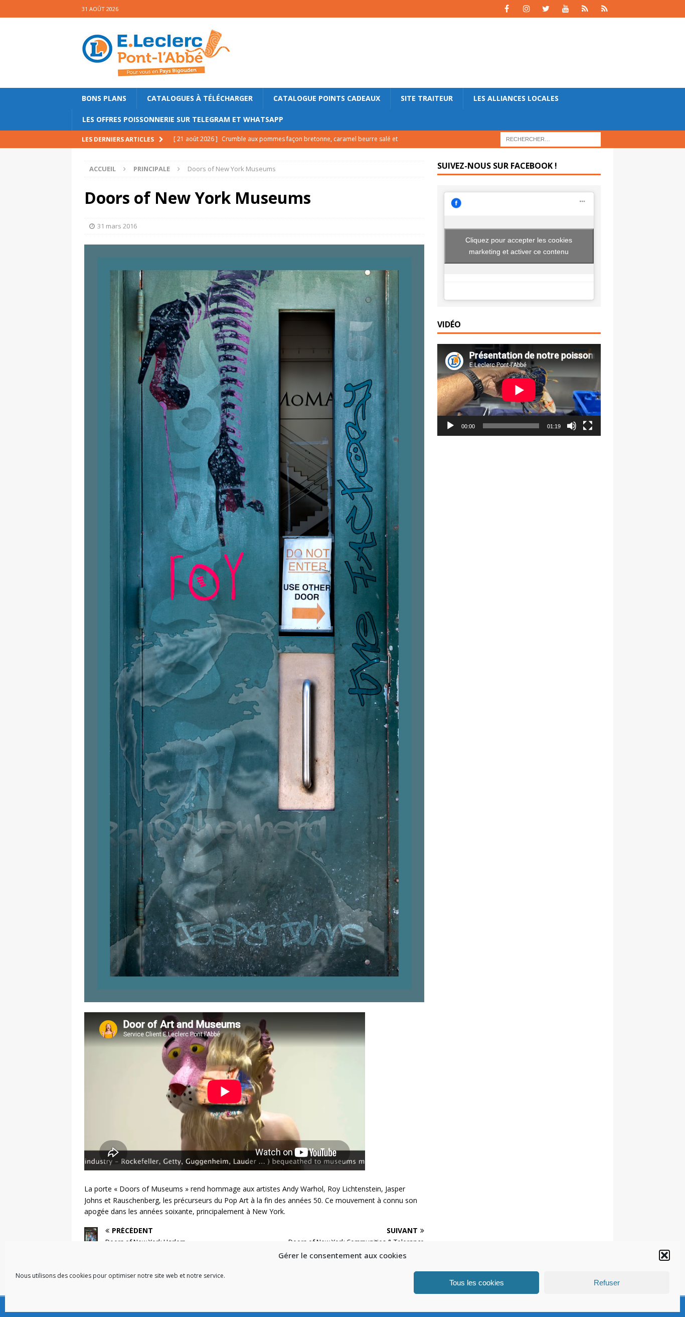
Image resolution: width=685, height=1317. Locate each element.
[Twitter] (546, 9)
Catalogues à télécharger (200, 98)
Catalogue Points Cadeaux (326, 98)
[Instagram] (526, 9)
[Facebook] (507, 9)
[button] (664, 1255)
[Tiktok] (585, 9)
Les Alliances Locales (516, 98)
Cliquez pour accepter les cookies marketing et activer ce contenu (518, 246)
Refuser (607, 1282)
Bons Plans (104, 98)
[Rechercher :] (550, 138)
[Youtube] (565, 9)
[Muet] (572, 426)
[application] (519, 390)
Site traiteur (427, 98)
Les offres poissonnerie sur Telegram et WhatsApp (182, 119)
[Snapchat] (604, 9)
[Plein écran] (588, 426)
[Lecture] (450, 426)
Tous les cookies (476, 1282)
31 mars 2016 (117, 225)
